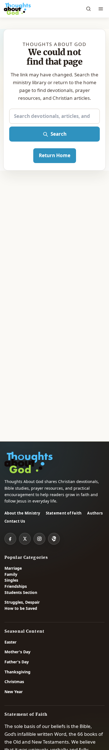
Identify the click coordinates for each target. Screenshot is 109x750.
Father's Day (16, 661)
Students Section (20, 592)
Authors (95, 513)
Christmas (14, 681)
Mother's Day (17, 651)
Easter (10, 642)
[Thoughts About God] (17, 9)
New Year (13, 691)
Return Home (54, 155)
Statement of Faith (64, 513)
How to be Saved (20, 608)
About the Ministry (22, 513)
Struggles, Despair (22, 602)
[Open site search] (88, 9)
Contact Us (14, 521)
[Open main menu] (100, 9)
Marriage (13, 568)
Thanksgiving (17, 671)
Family (10, 574)
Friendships (15, 586)
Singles (11, 580)
